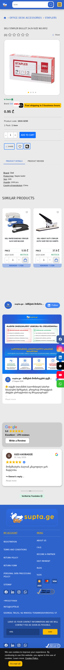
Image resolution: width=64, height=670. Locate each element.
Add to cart (27, 135)
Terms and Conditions (15, 549)
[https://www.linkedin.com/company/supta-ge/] (60, 357)
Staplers (51, 17)
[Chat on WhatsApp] (60, 383)
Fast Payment (43, 561)
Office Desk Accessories (26, 17)
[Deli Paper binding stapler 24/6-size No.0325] (16, 222)
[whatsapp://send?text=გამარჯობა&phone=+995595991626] (25, 592)
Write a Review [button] (17, 440)
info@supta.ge (11, 607)
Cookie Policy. (31, 658)
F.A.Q (39, 547)
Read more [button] (11, 481)
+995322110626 (10, 600)
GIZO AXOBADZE (23, 454)
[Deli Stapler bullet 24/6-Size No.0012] (32, 67)
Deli (11, 104)
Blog (39, 568)
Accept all (15, 663)
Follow (55, 305)
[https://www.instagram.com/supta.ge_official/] (60, 348)
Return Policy (11, 557)
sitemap (7, 584)
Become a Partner (46, 554)
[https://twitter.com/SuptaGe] (60, 366)
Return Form (10, 565)
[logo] (4, 4)
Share (10, 146)
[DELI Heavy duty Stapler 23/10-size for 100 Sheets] (47, 222)
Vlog (39, 575)
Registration (10, 541)
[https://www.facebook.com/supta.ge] (60, 339)
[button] (52, 62)
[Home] (32, 517)
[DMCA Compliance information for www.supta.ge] (53, 645)
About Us (41, 540)
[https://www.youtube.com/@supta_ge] (60, 375)
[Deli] (16, 104)
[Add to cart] (25, 260)
